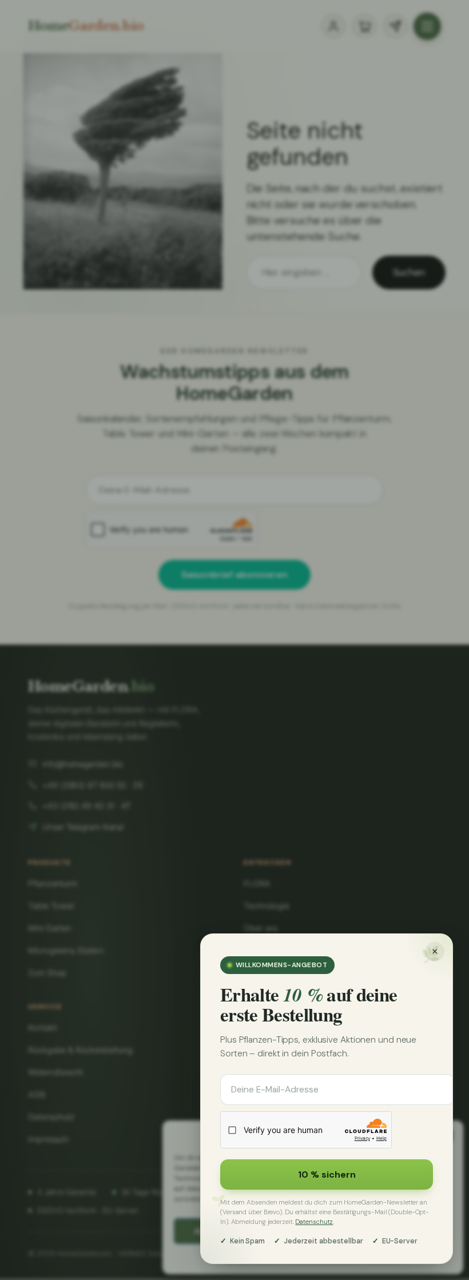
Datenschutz (314, 1222)
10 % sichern (327, 1174)
